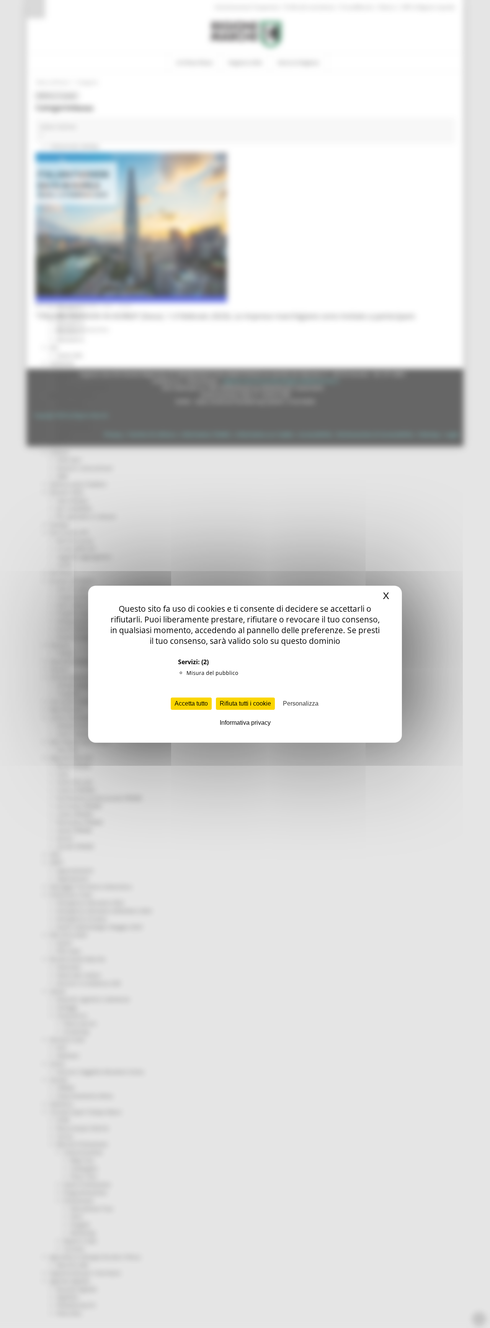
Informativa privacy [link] (245, 722)
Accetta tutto (191, 703)
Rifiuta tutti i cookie (245, 703)
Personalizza (300, 703)
